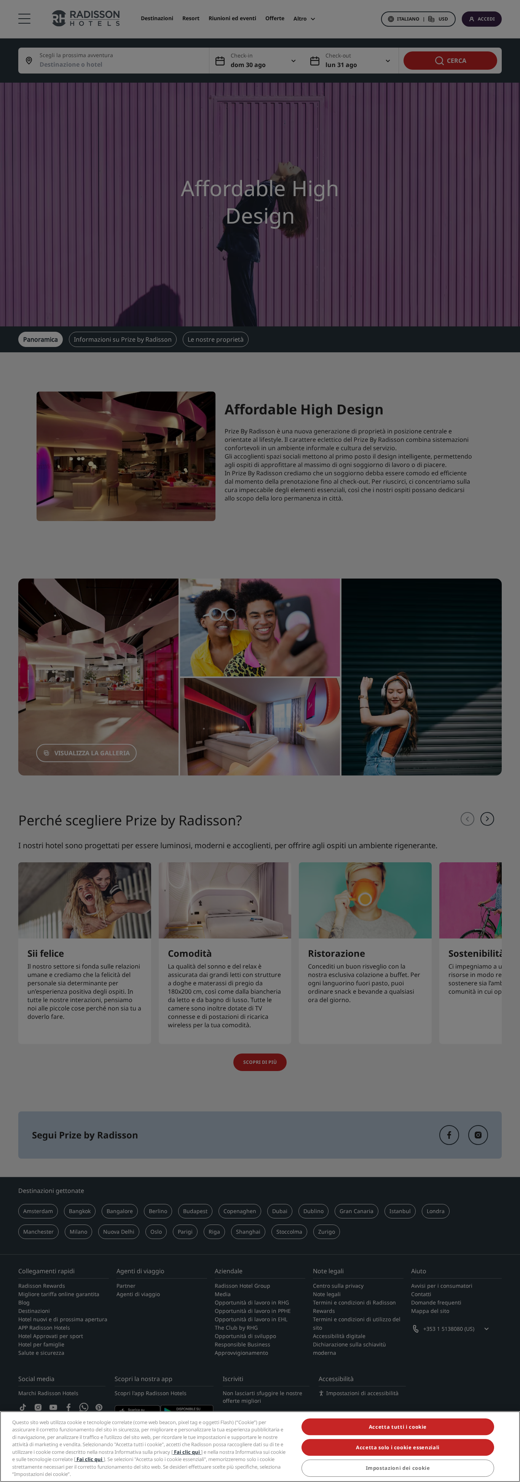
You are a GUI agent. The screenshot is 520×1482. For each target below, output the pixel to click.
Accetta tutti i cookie (398, 1426)
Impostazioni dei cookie (398, 1468)
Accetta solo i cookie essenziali (398, 1447)
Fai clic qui (187, 1451)
